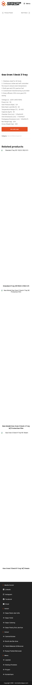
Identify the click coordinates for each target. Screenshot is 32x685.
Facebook (8, 599)
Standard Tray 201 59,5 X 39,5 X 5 (16, 286)
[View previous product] (3, 13)
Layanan (8, 660)
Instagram (8, 594)
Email (7, 604)
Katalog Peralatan (11, 665)
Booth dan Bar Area (11, 641)
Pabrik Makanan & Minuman (14, 646)
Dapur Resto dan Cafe (12, 613)
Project (7, 669)
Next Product (24, 12)
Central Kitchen (10, 636)
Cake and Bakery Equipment (14, 136)
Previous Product (9, 12)
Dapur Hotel (9, 618)
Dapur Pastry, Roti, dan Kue (14, 627)
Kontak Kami (9, 674)
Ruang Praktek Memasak (13, 651)
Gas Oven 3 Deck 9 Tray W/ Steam (16, 568)
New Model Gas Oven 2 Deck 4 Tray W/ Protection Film (16, 427)
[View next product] (29, 13)
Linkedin (8, 589)
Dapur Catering (10, 623)
